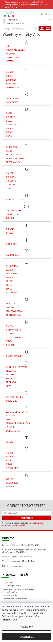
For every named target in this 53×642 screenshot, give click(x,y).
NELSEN (10, 333)
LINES (9, 281)
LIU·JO (9, 284)
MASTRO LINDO (14, 311)
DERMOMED (12, 124)
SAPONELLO (12, 415)
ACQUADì (10, 53)
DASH (9, 113)
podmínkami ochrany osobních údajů (22, 523)
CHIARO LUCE (13, 214)
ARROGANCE (12, 57)
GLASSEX (10, 184)
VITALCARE (12, 468)
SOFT (8, 419)
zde (15, 619)
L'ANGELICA (12, 266)
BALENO (10, 72)
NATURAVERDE (13, 329)
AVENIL (10, 61)
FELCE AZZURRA (14, 154)
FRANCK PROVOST (15, 158)
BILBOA (10, 75)
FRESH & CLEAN (14, 162)
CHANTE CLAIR (13, 210)
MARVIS (10, 307)
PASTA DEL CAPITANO (17, 367)
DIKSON (10, 128)
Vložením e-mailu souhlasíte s (22, 524)
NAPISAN (10, 326)
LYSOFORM (11, 292)
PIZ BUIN (10, 378)
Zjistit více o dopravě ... (13, 566)
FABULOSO (11, 147)
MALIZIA (10, 303)
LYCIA (9, 288)
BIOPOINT (11, 83)
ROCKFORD (11, 400)
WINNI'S (10, 486)
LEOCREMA (11, 273)
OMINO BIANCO (14, 356)
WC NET (10, 479)
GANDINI (10, 173)
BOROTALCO (12, 87)
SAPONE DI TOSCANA (17, 411)
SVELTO (10, 426)
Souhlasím (27, 636)
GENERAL (11, 177)
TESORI (10, 441)
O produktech (9, 582)
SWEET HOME (13, 430)
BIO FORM (11, 79)
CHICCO (10, 218)
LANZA (9, 269)
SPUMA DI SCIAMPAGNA (18, 423)
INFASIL (10, 229)
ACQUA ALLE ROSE (15, 49)
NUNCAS (10, 344)
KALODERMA (12, 254)
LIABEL (9, 277)
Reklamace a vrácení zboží (15, 598)
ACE (8, 46)
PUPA (8, 386)
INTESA (10, 232)
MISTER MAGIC (13, 314)
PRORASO (11, 382)
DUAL (9, 135)
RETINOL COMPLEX (15, 396)
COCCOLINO (12, 102)
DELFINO (10, 117)
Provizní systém (10, 595)
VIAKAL (10, 460)
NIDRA (9, 341)
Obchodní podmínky (12, 585)
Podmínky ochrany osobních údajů (18, 589)
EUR (49, 20)
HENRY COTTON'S (15, 199)
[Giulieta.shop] (13, 13)
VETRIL (10, 456)
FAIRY (9, 150)
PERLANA (11, 370)
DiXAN (9, 132)
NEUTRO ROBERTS (15, 337)
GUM (8, 188)
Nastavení (26, 627)
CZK (45, 20)
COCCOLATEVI (13, 98)
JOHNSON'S (11, 243)
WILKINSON (12, 482)
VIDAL (9, 464)
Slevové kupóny (10, 592)
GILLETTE (11, 180)
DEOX (9, 120)
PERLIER (10, 374)
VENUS (9, 452)
